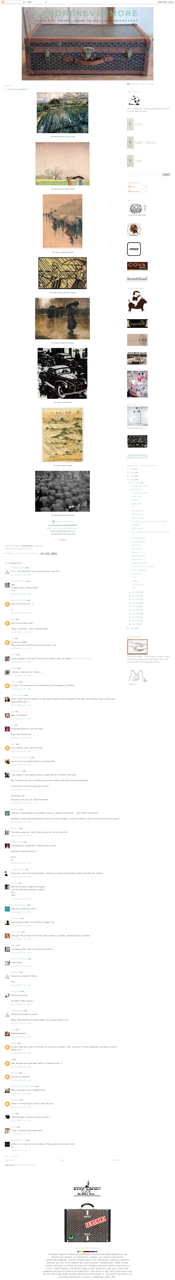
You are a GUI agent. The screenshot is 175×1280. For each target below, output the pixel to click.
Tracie (13, 1127)
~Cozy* (134, 577)
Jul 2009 (135, 606)
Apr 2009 (136, 617)
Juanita (14, 668)
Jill (12, 725)
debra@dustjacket (18, 1140)
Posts (132, 187)
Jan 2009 (136, 624)
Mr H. (13, 744)
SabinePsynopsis (18, 870)
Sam (13, 1113)
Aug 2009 (136, 603)
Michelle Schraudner (19, 959)
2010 (132, 476)
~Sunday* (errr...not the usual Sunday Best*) (149, 521)
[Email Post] (41, 553)
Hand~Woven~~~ (138, 559)
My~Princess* (137, 490)
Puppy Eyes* (137, 497)
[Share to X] (50, 553)
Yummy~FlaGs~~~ (139, 584)
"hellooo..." (136, 581)
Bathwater (15, 809)
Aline (13, 1030)
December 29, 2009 (21, 575)
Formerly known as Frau (20, 757)
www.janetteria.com (18, 600)
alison (13, 655)
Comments (134, 191)
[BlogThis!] (48, 553)
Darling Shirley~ (138, 514)
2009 (132, 480)
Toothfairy (15, 972)
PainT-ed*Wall (137, 528)
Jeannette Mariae (18, 568)
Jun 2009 (136, 610)
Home (63, 1160)
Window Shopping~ (139, 570)
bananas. (14, 828)
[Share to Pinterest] (55, 553)
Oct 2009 (136, 596)
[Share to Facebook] (53, 553)
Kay (12, 711)
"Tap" (134, 588)
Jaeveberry (15, 918)
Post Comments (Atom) (25, 1165)
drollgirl (14, 1043)
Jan (12, 638)
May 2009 (136, 614)
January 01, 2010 (20, 1150)
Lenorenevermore (87, 13)
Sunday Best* (137, 504)
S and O (14, 883)
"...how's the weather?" (141, 493)
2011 (132, 473)
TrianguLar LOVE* (139, 538)
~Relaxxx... (136, 552)
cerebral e (15, 1100)
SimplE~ (135, 500)
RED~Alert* (136, 545)
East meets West (138, 556)
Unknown (14, 682)
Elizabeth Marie (17, 1011)
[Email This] (45, 553)
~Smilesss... (137, 525)
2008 (132, 629)
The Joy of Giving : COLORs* (143, 567)
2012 (132, 469)
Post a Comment (11, 1156)
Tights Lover (16, 932)
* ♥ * (133, 507)
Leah (13, 619)
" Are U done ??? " (139, 511)
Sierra (13, 945)
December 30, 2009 (21, 1107)
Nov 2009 (136, 592)
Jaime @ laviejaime (19, 905)
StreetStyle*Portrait (139, 563)
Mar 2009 (136, 621)
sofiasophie (15, 991)
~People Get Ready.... (140, 486)
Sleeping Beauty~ (139, 542)
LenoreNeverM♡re (18, 581)
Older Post (116, 1160)
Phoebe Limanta (17, 695)
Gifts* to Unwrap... (139, 518)
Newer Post (9, 1160)
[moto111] (62, 522)
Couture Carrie (16, 842)
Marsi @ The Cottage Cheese (22, 1086)
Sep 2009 (136, 599)
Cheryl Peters (16, 771)
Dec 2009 (136, 483)
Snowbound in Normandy (82, 659)
